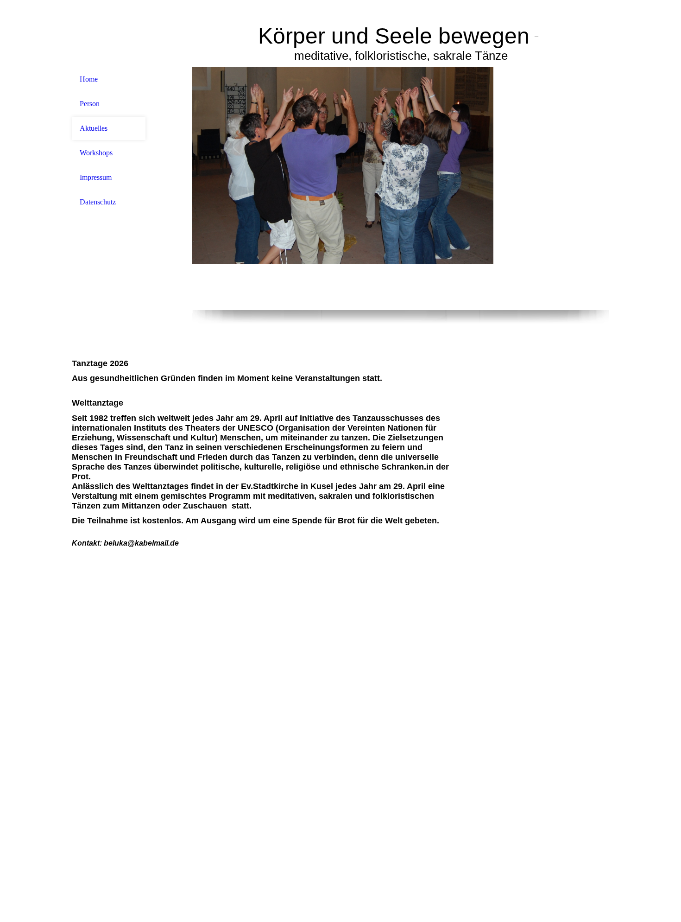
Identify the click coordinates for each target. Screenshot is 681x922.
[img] (400, 188)
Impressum (96, 177)
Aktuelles (93, 128)
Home (89, 79)
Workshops (96, 153)
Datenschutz (98, 202)
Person (90, 104)
